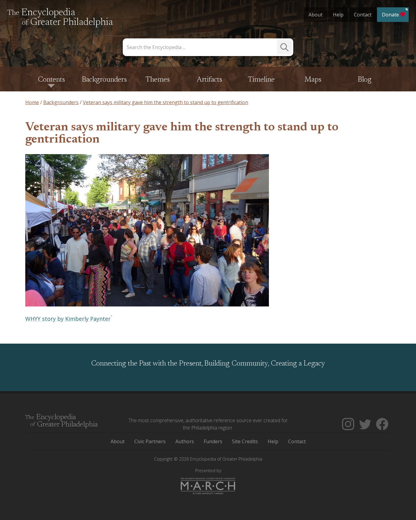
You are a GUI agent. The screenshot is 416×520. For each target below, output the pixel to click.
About (315, 14)
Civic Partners (150, 441)
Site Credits (245, 441)
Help (338, 14)
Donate (390, 14)
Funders (213, 441)
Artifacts (209, 79)
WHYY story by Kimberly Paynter (68, 318)
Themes (158, 79)
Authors (184, 441)
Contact (363, 14)
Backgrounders (104, 79)
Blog (365, 79)
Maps (313, 79)
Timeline (261, 79)
